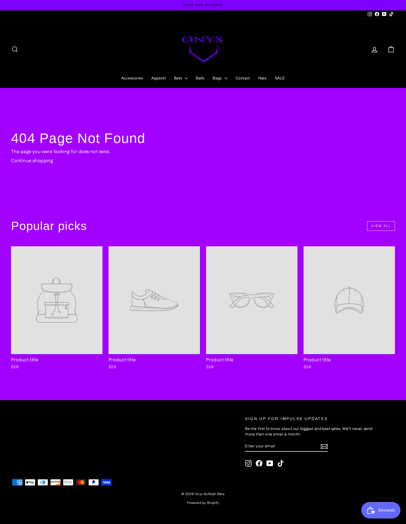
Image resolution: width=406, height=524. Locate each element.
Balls (200, 78)
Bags (218, 78)
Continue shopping (32, 160)
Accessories (132, 78)
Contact (243, 78)
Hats (262, 78)
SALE (280, 78)
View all (381, 226)
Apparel (158, 78)
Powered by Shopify (203, 503)
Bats (178, 78)
